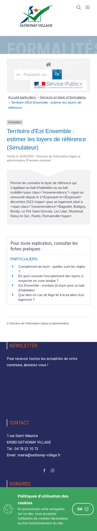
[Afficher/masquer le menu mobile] (87, 7)
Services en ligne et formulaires (63, 97)
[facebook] (44, 470)
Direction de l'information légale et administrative (39, 323)
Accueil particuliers (22, 97)
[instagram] (52, 470)
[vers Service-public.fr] (58, 85)
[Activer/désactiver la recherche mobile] (78, 7)
